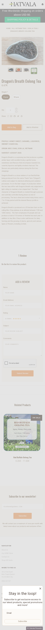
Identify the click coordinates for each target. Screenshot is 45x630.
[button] (22, 20)
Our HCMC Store (7, 553)
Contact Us (5, 557)
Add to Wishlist (32, 127)
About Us (5, 550)
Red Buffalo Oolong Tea (22, 457)
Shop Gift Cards (7, 560)
